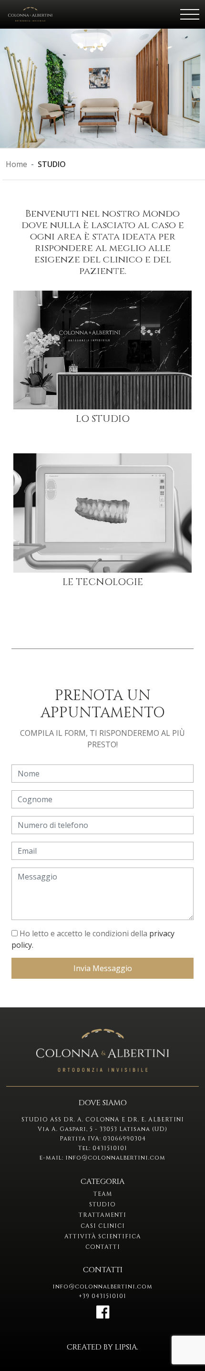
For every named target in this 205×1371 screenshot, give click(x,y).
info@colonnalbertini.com (115, 1158)
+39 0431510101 (102, 1296)
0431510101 (109, 1148)
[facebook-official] (102, 1314)
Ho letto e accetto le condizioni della (92, 939)
